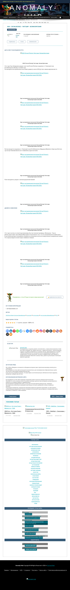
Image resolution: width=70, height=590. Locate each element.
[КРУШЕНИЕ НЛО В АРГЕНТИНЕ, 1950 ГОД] (35, 536)
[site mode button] (61, 17)
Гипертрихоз (12, 396)
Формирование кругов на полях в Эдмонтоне (34, 410)
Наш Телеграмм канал (40, 428)
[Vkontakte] (27, 331)
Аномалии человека (36, 448)
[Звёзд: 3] (10, 323)
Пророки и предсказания (35, 481)
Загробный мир (35, 464)
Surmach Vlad (23, 347)
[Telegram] (20, 331)
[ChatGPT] (7, 334)
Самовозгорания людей (36, 485)
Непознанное (35, 444)
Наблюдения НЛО (35, 501)
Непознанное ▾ (12, 17)
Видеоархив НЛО (36, 494)
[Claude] (44, 331)
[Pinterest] (14, 331)
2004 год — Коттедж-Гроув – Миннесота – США (13, 412)
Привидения (36, 479)
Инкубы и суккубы (35, 466)
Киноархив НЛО (35, 496)
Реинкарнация (35, 483)
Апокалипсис (35, 452)
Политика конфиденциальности (42, 17)
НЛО (57, 315)
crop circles (29, 315)
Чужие (35, 503)
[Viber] (57, 331)
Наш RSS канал (36, 432)
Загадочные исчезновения (35, 463)
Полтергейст (35, 477)
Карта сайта (54, 17)
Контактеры (36, 498)
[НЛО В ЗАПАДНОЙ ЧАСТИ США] (35, 528)
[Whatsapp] (17, 331)
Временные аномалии (35, 453)
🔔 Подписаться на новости (54, 297)
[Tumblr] (50, 331)
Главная (5, 17)
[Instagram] (40, 331)
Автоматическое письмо (35, 446)
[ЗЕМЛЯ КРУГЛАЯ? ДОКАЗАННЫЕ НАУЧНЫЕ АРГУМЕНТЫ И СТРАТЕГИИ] (35, 520)
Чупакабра (35, 488)
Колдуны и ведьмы (35, 468)
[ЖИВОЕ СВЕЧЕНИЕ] (35, 524)
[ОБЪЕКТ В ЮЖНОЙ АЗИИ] (35, 532)
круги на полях (36, 315)
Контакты (30, 17)
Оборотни (35, 472)
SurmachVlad (51, 565)
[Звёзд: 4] (12, 323)
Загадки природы (35, 457)
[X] (47, 331)
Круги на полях (12, 29)
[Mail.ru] (30, 331)
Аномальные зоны (35, 450)
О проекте (23, 17)
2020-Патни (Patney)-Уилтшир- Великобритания (15, 315)
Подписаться (12, 41)
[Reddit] (37, 331)
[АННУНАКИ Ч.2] (35, 512)
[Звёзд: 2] (8, 323)
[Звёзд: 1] (7, 323)
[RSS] (60, 331)
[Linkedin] (10, 331)
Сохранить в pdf (33, 41)
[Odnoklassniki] (54, 331)
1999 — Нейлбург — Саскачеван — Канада (55, 412)
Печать (22, 41)
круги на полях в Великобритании (47, 315)
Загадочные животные (35, 459)
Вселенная (35, 455)
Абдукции (35, 490)
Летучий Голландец (36, 470)
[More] (10, 334)
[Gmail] (34, 331)
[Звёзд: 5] (14, 323)
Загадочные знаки (35, 461)
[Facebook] (7, 331)
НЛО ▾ (19, 17)
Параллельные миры (36, 474)
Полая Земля (36, 475)
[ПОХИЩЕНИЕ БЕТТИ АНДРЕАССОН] (35, 516)
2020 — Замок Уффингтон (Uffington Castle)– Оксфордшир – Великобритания (59, 396)
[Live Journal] (24, 331)
